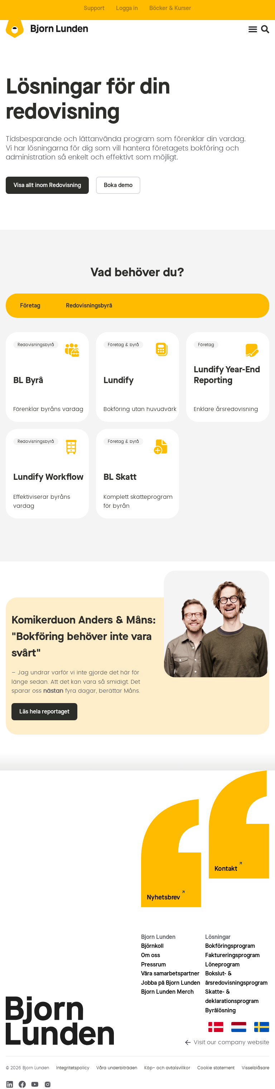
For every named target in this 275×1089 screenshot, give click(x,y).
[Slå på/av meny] (252, 29)
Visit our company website (231, 1042)
